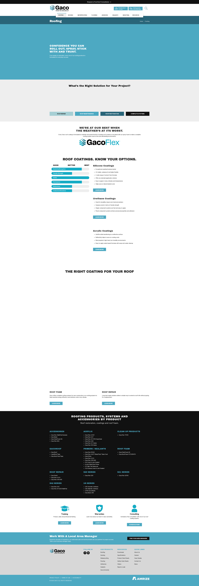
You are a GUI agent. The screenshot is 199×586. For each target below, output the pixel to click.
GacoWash (54, 437)
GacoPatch (54, 475)
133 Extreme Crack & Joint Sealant (94, 468)
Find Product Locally (122, 8)
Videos (119, 564)
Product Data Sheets (123, 558)
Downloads (120, 552)
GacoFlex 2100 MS (90, 460)
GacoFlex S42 (55, 486)
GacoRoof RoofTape (57, 456)
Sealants (115, 15)
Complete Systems (138, 114)
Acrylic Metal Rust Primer (92, 464)
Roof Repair (61, 114)
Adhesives (105, 15)
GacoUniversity (104, 570)
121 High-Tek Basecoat (91, 466)
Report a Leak (121, 567)
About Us (137, 552)
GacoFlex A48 (89, 441)
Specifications (121, 555)
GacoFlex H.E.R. (89, 458)
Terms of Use (65, 577)
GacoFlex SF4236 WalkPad (59, 488)
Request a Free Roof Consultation (98, 2)
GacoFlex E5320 (90, 452)
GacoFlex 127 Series (91, 443)
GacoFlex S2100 (123, 475)
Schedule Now (134, 524)
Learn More (99, 190)
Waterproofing (82, 15)
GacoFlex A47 (89, 437)
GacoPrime (88, 456)
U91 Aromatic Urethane (91, 486)
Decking (70, 15)
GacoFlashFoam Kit (56, 439)
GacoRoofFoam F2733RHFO (127, 454)
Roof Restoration (112, 114)
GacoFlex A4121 (89, 435)
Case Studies (138, 558)
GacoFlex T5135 (123, 435)
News (136, 564)
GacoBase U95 (89, 492)
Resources (135, 15)
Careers (136, 555)
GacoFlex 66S (55, 441)
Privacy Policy (54, 577)
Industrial (126, 15)
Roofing (61, 15)
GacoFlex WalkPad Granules (59, 435)
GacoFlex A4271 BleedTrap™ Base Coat (96, 454)
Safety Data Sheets (122, 561)
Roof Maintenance (87, 114)
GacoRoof (54, 452)
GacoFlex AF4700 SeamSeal (93, 439)
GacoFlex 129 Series (91, 445)
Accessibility (77, 577)
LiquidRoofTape (55, 454)
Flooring (95, 15)
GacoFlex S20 (89, 475)
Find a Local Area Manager (137, 8)
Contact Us (137, 561)
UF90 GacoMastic (90, 490)
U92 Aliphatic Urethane (91, 488)
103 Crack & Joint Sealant (92, 462)
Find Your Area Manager (138, 538)
